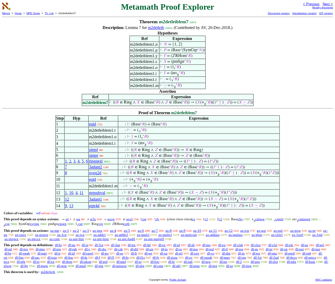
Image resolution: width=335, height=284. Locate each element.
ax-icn (80, 235)
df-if (225, 249)
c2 (220, 219)
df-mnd (81, 266)
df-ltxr (154, 262)
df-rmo (40, 249)
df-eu (222, 245)
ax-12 (229, 231)
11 (81, 192)
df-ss (178, 249)
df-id (71, 253)
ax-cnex (20, 235)
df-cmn (158, 266)
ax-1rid (317, 235)
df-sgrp (62, 266)
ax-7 (155, 231)
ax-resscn (41, 235)
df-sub (188, 262)
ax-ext (244, 231)
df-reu (57, 249)
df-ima (272, 253)
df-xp (164, 253)
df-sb (191, 245)
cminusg (304, 219)
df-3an (115, 245)
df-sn (254, 249)
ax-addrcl (121, 235)
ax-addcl (99, 235)
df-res (256, 253)
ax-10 (197, 231)
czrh (127, 224)
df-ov (189, 257)
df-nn (223, 262)
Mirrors (6, 13)
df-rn (241, 253)
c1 (206, 219)
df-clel (272, 245)
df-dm (226, 253)
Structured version (279, 13)
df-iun (315, 249)
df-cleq (256, 245)
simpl (93, 149)
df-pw (239, 249)
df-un (149, 249)
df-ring (247, 266)
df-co (210, 253)
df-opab (24, 253)
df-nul (209, 249)
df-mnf (121, 262)
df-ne (304, 245)
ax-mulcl (143, 235)
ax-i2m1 (277, 235)
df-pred (289, 253)
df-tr (57, 253)
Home (18, 13)
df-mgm (42, 266)
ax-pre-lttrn (101, 239)
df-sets (255, 262)
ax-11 (213, 231)
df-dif (134, 249)
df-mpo (225, 257)
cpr (144, 219)
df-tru (132, 245)
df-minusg (119, 266)
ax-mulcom (189, 235)
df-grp (99, 266)
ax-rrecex (34, 239)
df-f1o (140, 257)
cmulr (279, 219)
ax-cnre (54, 239)
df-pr (269, 249)
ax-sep (261, 231)
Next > (328, 4)
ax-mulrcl (165, 235)
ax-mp (54, 231)
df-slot (273, 262)
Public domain (177, 279)
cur (80, 224)
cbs (240, 219)
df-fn (84, 257)
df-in (164, 249)
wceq (111, 219)
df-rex (24, 249)
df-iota (52, 257)
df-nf (176, 245)
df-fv (156, 257)
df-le (171, 262)
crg (101, 224)
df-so (119, 253)
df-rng (213, 266)
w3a (93, 219)
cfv (157, 219)
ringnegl (96, 161)
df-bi (58, 245)
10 (71, 192)
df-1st (258, 257)
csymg (34, 224)
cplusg (260, 219)
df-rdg (21, 262)
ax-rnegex (11, 239)
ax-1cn (62, 235)
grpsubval (97, 192)
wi (67, 219)
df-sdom (85, 262)
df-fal (147, 245)
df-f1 (111, 257)
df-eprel (87, 253)
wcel (129, 219)
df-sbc (102, 249)
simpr (93, 155)
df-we (148, 253)
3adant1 (95, 199)
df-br (7, 253)
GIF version (326, 13)
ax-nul (278, 231)
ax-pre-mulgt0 (154, 239)
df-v (87, 249)
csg (7, 224)
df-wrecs (310, 257)
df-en (50, 262)
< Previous (311, 4)
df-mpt (42, 253)
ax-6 (141, 231)
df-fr (134, 253)
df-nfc (289, 245)
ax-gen (97, 231)
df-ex (162, 245)
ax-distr (257, 235)
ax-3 (86, 231)
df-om (242, 257)
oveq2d (95, 173)
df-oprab (206, 257)
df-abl (176, 266)
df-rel (179, 253)
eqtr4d (94, 206)
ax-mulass (235, 235)
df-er (36, 262)
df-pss (193, 249)
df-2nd (274, 257)
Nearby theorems (322, 7)
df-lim (19, 257)
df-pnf (103, 262)
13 (71, 206)
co (193, 219)
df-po (105, 253)
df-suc (35, 257)
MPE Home (33, 13)
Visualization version (304, 13)
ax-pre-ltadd (126, 239)
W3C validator (323, 279)
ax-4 (113, 231)
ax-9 (182, 231)
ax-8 (168, 231)
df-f (97, 257)
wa (78, 219)
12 (67, 199)
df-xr (138, 262)
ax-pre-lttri (76, 239)
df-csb (118, 249)
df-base (310, 262)
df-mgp (194, 266)
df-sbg (140, 266)
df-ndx (291, 262)
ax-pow (295, 231)
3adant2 (95, 167)
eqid (92, 124)
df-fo (125, 257)
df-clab (238, 245)
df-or (85, 245)
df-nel (320, 245)
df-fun (68, 257)
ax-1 (66, 231)
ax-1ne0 (297, 235)
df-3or (99, 245)
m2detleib (156, 27)
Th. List (49, 13)
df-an (71, 245)
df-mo (206, 245)
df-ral (8, 249)
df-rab (73, 249)
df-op (284, 249)
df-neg (206, 262)
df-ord (306, 253)
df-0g (24, 266)
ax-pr (312, 231)
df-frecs (291, 257)
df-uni (299, 249)
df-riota (172, 257)
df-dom (67, 262)
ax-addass (213, 235)
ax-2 (76, 231)
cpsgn (62, 224)
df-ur (229, 266)
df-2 (239, 262)
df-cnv (194, 253)
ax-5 (127, 231)
